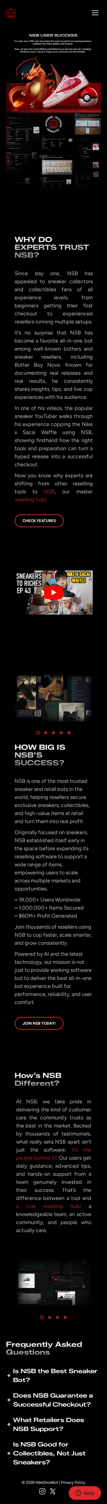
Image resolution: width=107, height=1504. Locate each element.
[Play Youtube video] (54, 592)
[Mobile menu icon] (95, 13)
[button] (41, 1317)
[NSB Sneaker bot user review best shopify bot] (53, 698)
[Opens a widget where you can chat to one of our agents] (84, 1493)
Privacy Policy (73, 1482)
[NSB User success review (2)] (53, 1282)
